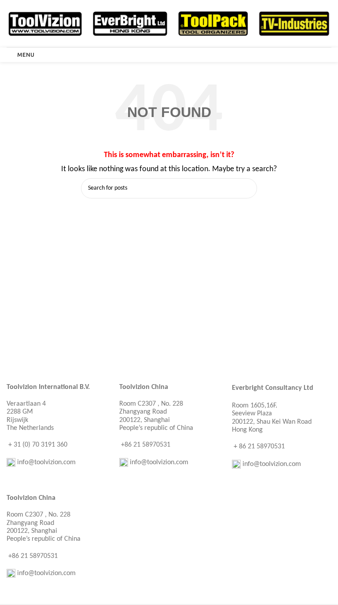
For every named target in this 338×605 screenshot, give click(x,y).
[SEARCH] (247, 188)
